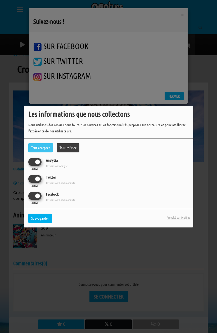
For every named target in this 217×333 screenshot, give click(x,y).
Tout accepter (40, 147)
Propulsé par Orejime (178, 217)
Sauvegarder (40, 218)
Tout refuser (68, 147)
